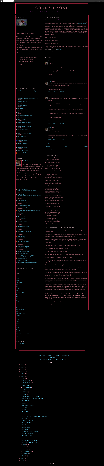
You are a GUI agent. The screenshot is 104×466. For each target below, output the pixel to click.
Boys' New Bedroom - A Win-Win (25, 228)
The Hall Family (22, 109)
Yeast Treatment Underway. (54, 20)
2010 (23, 374)
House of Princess (22, 140)
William (63, 51)
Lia (18, 112)
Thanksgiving (19, 328)
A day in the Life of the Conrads (34, 416)
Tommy (59, 51)
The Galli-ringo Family (23, 241)
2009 (23, 376)
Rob (17, 317)
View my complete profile (23, 182)
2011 (23, 371)
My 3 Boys (25, 411)
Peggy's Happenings (23, 130)
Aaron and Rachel (22, 153)
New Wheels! (21, 213)
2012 (23, 369)
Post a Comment (49, 144)
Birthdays (18, 296)
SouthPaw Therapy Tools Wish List (53, 359)
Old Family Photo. (20, 313)
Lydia (50, 51)
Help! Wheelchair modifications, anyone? (27, 190)
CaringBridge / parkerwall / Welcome (27, 262)
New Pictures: (27, 420)
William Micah (19, 282)
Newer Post (47, 146)
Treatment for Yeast (30, 440)
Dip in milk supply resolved (32, 398)
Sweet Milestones (22, 218)
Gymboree (18, 305)
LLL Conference (20, 309)
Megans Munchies (22, 101)
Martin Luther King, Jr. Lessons (25, 202)
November (27, 383)
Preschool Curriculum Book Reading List (53, 355)
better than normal (22, 222)
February (26, 451)
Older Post (85, 146)
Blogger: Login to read (23, 251)
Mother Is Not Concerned (24, 126)
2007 (23, 456)
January (26, 453)
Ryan (17, 284)
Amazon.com (53, 357)
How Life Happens (22, 200)
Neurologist (27, 436)
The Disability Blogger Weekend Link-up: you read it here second (29, 196)
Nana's (24, 425)
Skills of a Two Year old (31, 438)
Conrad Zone (52, 7)
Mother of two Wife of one (24, 122)
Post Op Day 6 (21, 233)
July (24, 392)
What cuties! (27, 414)
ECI (17, 286)
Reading (18, 315)
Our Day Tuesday (28, 405)
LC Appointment (28, 433)
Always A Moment (22, 143)
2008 (23, 378)
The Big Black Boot (22, 238)
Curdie (49, 61)
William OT (26, 422)
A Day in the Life (20, 292)
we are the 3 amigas (22, 147)
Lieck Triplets (21, 236)
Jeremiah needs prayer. (23, 207)
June (25, 394)
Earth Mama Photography (24, 133)
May (24, 444)
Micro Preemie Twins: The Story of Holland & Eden (29, 211)
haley (17, 336)
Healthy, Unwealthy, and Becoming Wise (28, 98)
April (25, 447)
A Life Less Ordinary (23, 189)
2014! (19, 223)
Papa (17, 290)
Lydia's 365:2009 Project (22, 343)
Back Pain (18, 294)
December (27, 380)
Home (66, 146)
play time (26, 401)
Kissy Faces (19, 307)
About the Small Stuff (23, 226)
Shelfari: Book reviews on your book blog (26, 91)
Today (24, 403)
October (26, 385)
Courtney (18, 303)
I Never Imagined (22, 217)
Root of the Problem (30, 442)
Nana (17, 311)
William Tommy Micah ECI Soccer (24, 334)
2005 (23, 460)
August (26, 389)
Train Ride (26, 427)
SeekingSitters (19, 325)
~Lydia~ (50, 81)
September (27, 387)
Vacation (18, 332)
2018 (23, 365)
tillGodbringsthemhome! (24, 205)
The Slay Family (22, 136)
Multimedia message (30, 431)
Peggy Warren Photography (25, 115)
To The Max (21, 194)
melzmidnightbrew (22, 260)
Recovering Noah (22, 119)
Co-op (17, 301)
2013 (23, 367)
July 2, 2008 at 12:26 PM (56, 91)
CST (17, 299)
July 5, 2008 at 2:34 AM (56, 123)
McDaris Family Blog (23, 150)
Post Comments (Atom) (56, 150)
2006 (23, 458)
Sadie (17, 321)
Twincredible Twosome (23, 246)
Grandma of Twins (22, 258)
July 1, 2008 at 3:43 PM (56, 77)
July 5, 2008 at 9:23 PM (56, 140)
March (25, 449)
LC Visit (25, 429)
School (17, 323)
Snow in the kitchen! (22, 247)
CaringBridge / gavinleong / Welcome (27, 256)
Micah (54, 51)
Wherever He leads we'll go (24, 231)
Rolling (17, 319)
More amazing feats (22, 243)
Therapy (18, 330)
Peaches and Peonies (23, 253)
